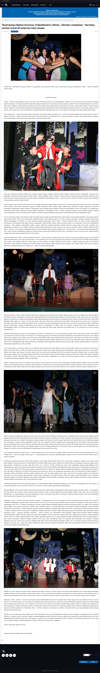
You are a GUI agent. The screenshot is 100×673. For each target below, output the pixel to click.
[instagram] (10, 655)
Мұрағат (43, 5)
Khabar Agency (55, 670)
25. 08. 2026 (6, 1)
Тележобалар (16, 5)
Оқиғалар (26, 5)
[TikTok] (14, 655)
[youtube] (7, 655)
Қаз (93, 5)
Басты (3, 20)
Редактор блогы (13, 20)
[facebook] (3, 655)
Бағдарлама (34, 5)
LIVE (50, 5)
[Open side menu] (2, 4)
